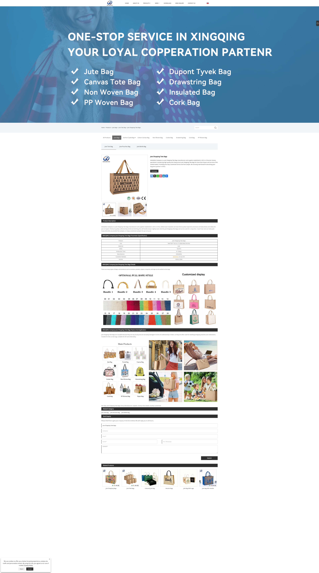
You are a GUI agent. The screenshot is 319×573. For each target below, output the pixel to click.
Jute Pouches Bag (124, 146)
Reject (21, 569)
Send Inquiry (154, 171)
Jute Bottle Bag (141, 146)
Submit (209, 458)
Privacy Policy (28, 565)
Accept (30, 569)
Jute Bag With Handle (208, 488)
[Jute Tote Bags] (130, 477)
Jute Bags (114, 127)
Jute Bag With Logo (188, 488)
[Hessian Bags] (169, 477)
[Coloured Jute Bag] (150, 477)
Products (108, 127)
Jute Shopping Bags (111, 488)
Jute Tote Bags (130, 488)
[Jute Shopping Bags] (111, 477)
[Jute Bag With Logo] (188, 477)
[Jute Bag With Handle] (208, 477)
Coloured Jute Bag (150, 488)
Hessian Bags (169, 488)
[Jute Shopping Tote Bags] (109, 209)
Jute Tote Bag (122, 127)
